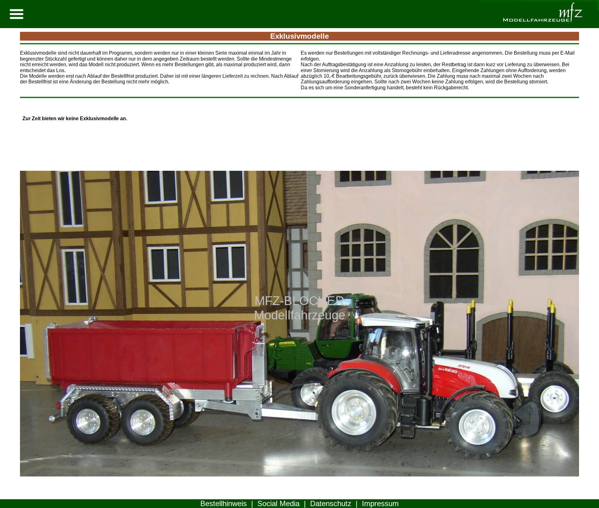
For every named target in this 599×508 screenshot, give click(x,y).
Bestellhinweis (223, 503)
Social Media (278, 503)
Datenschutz (330, 503)
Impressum (380, 503)
